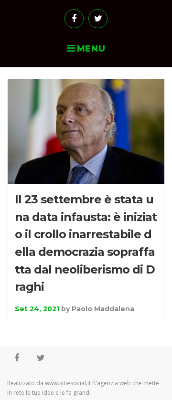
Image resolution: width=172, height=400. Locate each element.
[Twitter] (98, 18)
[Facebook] (74, 18)
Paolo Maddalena (103, 309)
